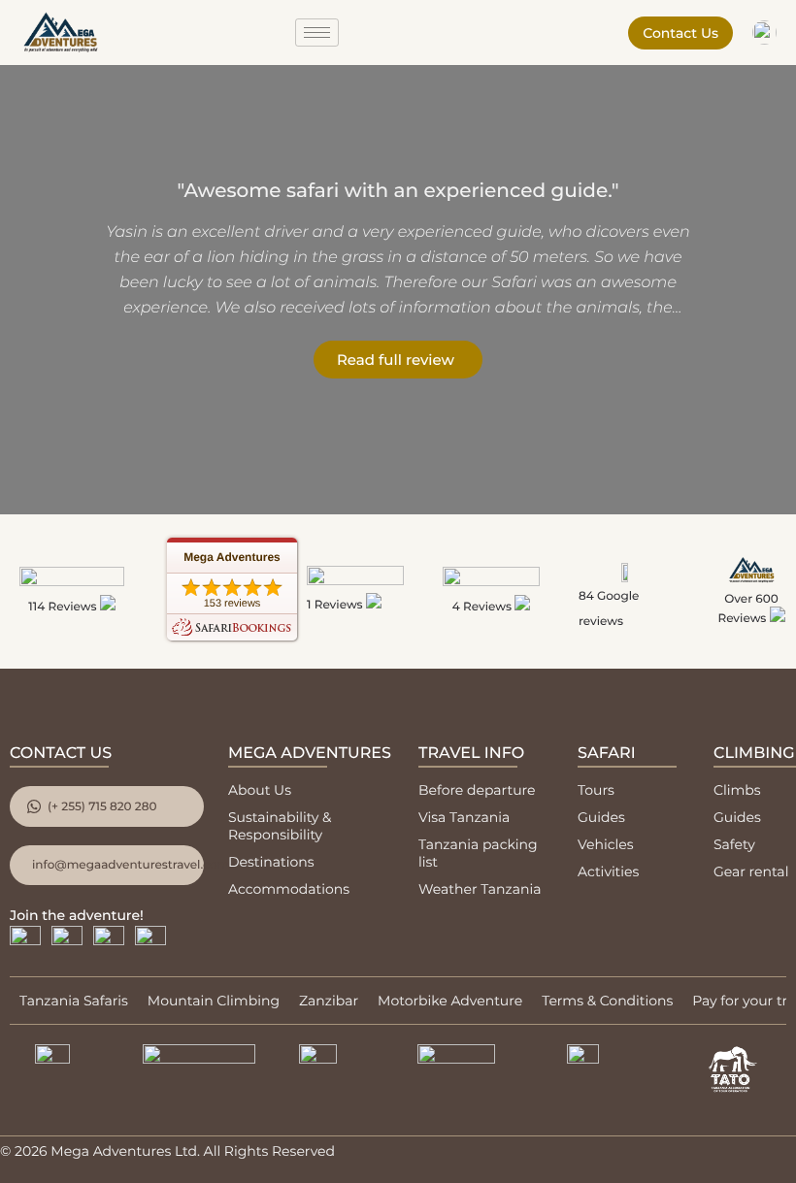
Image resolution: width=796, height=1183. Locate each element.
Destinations (271, 862)
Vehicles (606, 844)
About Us (259, 790)
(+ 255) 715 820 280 (102, 807)
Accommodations (288, 889)
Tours (596, 790)
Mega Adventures (232, 557)
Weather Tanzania (479, 889)
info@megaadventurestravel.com (118, 865)
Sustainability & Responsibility (279, 825)
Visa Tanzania (464, 817)
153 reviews (232, 603)
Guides (601, 817)
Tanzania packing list (478, 853)
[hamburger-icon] (317, 32)
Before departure (476, 790)
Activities (608, 871)
